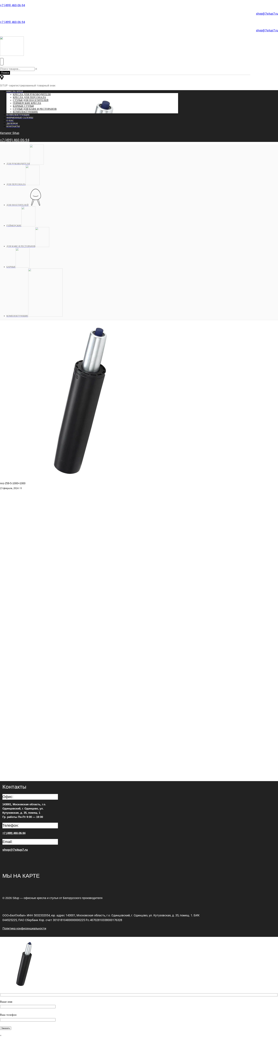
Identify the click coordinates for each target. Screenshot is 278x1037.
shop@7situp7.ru (267, 13)
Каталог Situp (9, 133)
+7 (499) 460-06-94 (12, 5)
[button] (2, 61)
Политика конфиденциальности (24, 928)
